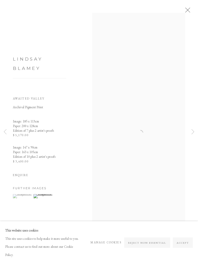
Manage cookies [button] (105, 242)
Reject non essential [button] (147, 242)
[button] (22, 196)
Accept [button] (183, 242)
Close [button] (186, 11)
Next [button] (193, 132)
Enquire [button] (20, 175)
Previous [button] (5, 132)
